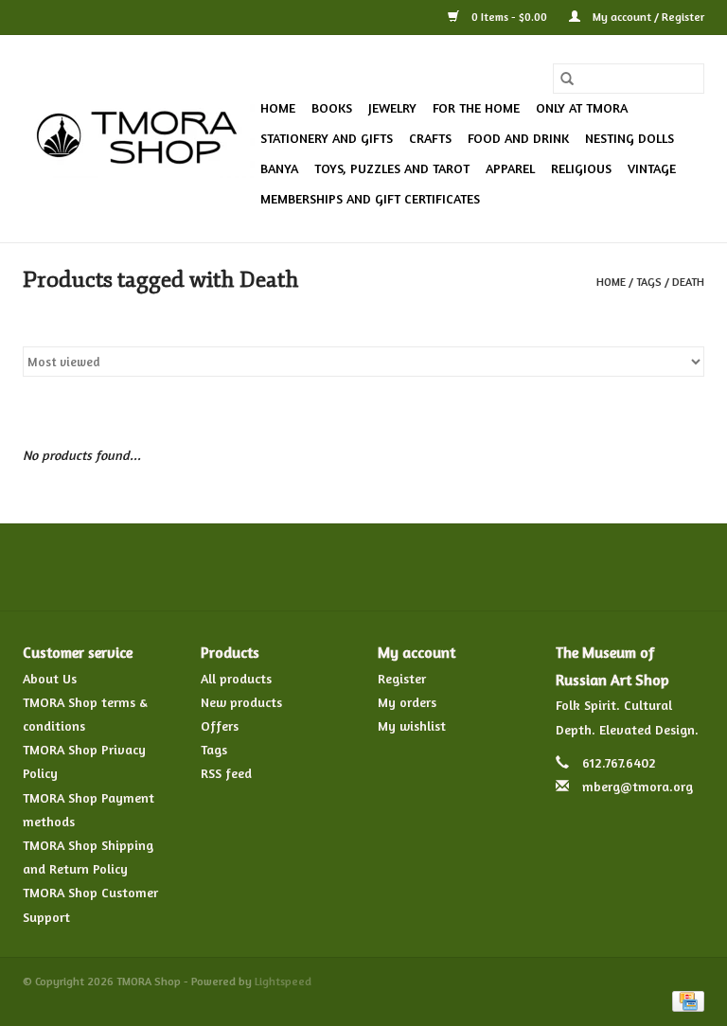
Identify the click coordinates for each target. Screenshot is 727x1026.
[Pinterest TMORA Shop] (363, 567)
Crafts (430, 138)
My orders (407, 702)
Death (688, 281)
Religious (581, 168)
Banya (279, 168)
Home (277, 107)
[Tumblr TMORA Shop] (432, 567)
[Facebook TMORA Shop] (261, 567)
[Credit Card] (684, 1000)
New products (241, 702)
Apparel (510, 168)
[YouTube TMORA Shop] (397, 567)
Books (331, 107)
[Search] (567, 78)
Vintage (652, 168)
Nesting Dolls (629, 138)
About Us (50, 678)
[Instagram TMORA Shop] (466, 567)
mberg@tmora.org (637, 786)
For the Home (476, 107)
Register (402, 678)
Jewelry (392, 107)
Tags (649, 281)
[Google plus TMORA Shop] (329, 567)
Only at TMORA (582, 107)
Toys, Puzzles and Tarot (392, 168)
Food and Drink (518, 138)
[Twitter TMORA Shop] (295, 567)
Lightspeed (283, 981)
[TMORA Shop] (139, 139)
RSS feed (226, 773)
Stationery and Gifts (326, 138)
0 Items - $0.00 (509, 16)
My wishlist (412, 725)
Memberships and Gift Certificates (370, 198)
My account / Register (647, 16)
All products (236, 678)
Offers (220, 725)
